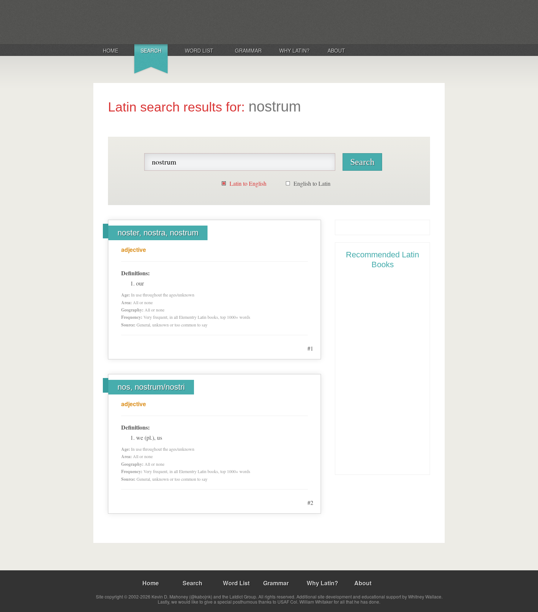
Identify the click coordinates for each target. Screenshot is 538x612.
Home (110, 50)
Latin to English (247, 183)
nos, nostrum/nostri (151, 387)
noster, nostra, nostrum (157, 232)
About (336, 50)
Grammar (248, 50)
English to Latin (312, 183)
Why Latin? (294, 50)
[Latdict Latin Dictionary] (189, 21)
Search (151, 50)
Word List (199, 50)
